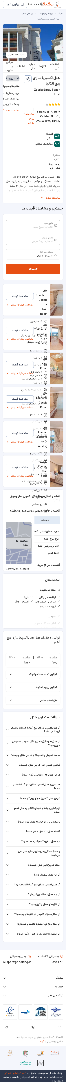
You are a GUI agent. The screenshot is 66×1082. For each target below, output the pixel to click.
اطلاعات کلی (54, 66)
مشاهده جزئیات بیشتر (22, 305)
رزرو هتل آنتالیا (27, 13)
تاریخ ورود (48, 223)
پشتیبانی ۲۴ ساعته (48, 956)
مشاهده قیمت (20, 296)
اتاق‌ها (42, 66)
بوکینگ (60, 13)
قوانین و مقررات (9, 66)
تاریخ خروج (48, 238)
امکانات (21, 66)
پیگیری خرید (12, 4)
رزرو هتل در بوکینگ (46, 13)
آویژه (42, 1041)
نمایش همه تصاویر (16, 54)
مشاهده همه (12, 110)
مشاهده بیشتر (52, 198)
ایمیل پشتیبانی (18, 956)
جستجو (33, 269)
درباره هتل (32, 66)
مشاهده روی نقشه (29, 119)
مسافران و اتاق (46, 252)
